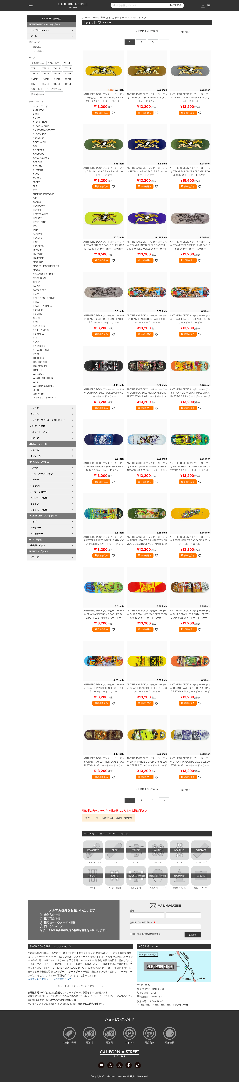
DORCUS (37, 162)
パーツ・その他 (114, 888)
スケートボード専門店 (95, 17)
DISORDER (38, 150)
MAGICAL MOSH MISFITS (46, 266)
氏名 (132, 910)
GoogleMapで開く (148, 954)
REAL (36, 322)
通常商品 (37, 47)
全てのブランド (40, 106)
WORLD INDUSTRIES (43, 386)
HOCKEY (37, 218)
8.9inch (68, 84)
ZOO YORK (38, 394)
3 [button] (153, 42)
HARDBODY (39, 206)
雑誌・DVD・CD (201, 888)
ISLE (35, 230)
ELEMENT (38, 170)
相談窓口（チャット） (151, 996)
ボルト (93, 888)
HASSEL (37, 210)
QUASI (36, 318)
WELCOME (38, 374)
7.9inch (45, 73)
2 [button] (141, 42)
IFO (35, 226)
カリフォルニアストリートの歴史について (49, 979)
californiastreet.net (116, 1076)
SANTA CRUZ (39, 326)
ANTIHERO (38, 110)
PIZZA (36, 294)
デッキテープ (201, 862)
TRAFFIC (37, 370)
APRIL (36, 114)
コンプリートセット (93, 862)
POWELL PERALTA (42, 306)
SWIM (36, 354)
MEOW (36, 270)
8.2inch (34, 79)
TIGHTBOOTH (40, 362)
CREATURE (38, 138)
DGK (35, 146)
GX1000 (37, 202)
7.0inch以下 (53, 63)
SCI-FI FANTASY (41, 330)
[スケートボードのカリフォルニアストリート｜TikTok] (137, 1067)
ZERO (36, 390)
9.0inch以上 (36, 89)
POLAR (36, 302)
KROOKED (38, 246)
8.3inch (45, 79)
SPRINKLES (39, 346)
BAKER (36, 118)
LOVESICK (38, 258)
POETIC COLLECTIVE (44, 298)
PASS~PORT (39, 290)
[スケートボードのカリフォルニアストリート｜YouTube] (101, 1067)
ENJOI (36, 174)
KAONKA (37, 238)
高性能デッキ (37, 94)
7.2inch (67, 63)
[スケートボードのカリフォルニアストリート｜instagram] (110, 1067)
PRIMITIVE (38, 314)
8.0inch (56, 73)
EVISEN (37, 178)
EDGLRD (37, 166)
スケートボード (121, 17)
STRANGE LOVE (41, 350)
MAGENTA (38, 262)
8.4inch (56, 79)
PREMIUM (38, 310)
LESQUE (37, 250)
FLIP (35, 186)
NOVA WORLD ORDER (44, 274)
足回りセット (136, 888)
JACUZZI (37, 234)
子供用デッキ (37, 63)
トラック (136, 862)
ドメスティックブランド (44, 398)
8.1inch (68, 73)
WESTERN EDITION (43, 378)
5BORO (36, 182)
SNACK (36, 342)
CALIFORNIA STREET (44, 130)
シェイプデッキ (54, 89)
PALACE (37, 286)
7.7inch (68, 68)
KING (35, 242)
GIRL (35, 198)
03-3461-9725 (148, 992)
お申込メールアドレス (143, 922)
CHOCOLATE (39, 134)
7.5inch (45, 68)
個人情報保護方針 (141, 934)
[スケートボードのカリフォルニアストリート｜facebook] (128, 1067)
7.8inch (34, 73)
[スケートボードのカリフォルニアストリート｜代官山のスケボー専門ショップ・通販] (73, 7)
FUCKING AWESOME (43, 194)
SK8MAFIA (38, 334)
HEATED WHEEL (41, 214)
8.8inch (56, 84)
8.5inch (68, 79)
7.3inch (34, 68)
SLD (35, 338)
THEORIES (38, 358)
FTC (35, 190)
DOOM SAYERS (41, 158)
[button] (164, 42)
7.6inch (56, 68)
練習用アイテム (179, 888)
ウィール (157, 862)
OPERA (36, 282)
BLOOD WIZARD (41, 126)
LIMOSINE (38, 254)
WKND (36, 382)
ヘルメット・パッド (158, 888)
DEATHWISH (39, 142)
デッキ (137, 17)
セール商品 (38, 51)
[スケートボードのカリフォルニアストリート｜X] (119, 1067)
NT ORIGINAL (39, 278)
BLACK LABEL (40, 122)
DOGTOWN (38, 154)
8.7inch (45, 84)
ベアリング (179, 862)
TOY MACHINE (40, 366)
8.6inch (34, 84)
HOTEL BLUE (39, 222)
